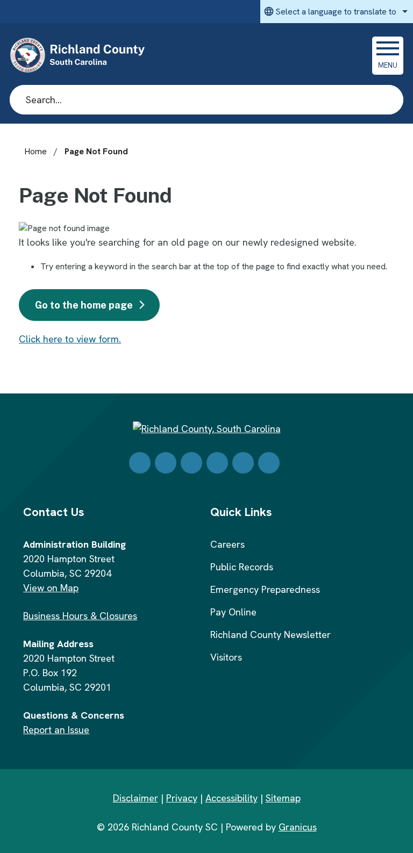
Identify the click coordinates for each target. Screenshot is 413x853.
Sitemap (283, 798)
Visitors (226, 657)
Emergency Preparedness (265, 589)
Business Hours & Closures (80, 616)
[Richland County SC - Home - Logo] (82, 55)
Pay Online (233, 612)
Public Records (241, 567)
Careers (227, 544)
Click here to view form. (70, 339)
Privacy (181, 798)
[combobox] (336, 11)
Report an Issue (56, 729)
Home (35, 151)
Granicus (298, 827)
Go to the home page (84, 305)
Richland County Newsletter (270, 634)
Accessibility (231, 798)
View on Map (51, 588)
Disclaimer (135, 798)
